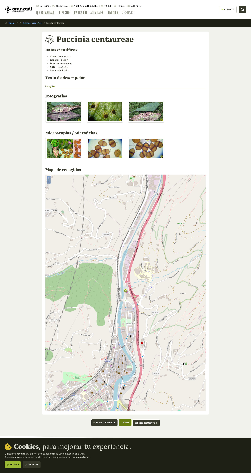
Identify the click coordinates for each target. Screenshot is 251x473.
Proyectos (64, 12)
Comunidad (113, 12)
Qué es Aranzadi (45, 12)
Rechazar (32, 464)
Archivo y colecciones (85, 6)
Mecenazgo (127, 12)
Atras (125, 422)
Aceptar (14, 464)
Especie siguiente (145, 423)
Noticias (44, 6)
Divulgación (80, 12)
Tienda (120, 6)
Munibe (107, 6)
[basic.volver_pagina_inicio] (18, 9)
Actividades (96, 12)
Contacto (135, 6)
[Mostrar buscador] (242, 9)
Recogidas (50, 86)
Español (228, 9)
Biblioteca (61, 6)
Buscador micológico (32, 23)
